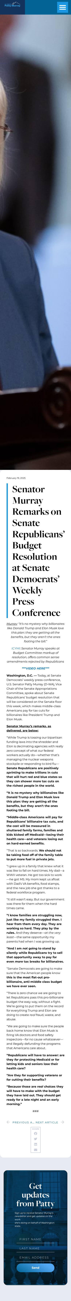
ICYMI (15, 648)
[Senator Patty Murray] (12, 8)
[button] (62, 7)
